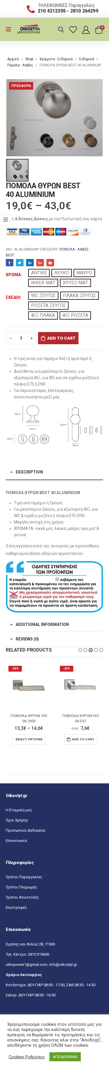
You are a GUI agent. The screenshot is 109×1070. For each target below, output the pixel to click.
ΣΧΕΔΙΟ (13, 297)
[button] (80, 650)
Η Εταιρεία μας (19, 810)
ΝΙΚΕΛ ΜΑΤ (43, 282)
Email (50, 263)
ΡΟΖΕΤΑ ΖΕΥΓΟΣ (48, 305)
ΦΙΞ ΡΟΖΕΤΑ (75, 315)
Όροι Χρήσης (17, 820)
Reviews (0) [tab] (27, 639)
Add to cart (61, 338)
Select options (28, 739)
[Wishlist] (74, 29)
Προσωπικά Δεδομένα (25, 830)
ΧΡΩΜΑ (13, 274)
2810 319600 (38, 954)
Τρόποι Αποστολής (22, 897)
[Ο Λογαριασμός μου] (86, 29)
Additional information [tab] (42, 624)
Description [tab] (29, 472)
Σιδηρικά (86, 59)
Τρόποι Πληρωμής (21, 887)
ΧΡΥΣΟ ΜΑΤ (75, 282)
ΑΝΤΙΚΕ (39, 273)
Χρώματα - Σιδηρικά (56, 59)
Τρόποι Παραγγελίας (24, 877)
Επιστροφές (16, 907)
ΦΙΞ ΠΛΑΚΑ (43, 315)
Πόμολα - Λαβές (20, 65)
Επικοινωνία (16, 840)
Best (10, 255)
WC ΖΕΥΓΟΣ (43, 295)
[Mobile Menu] (10, 29)
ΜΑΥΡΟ (84, 273)
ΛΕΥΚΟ (61, 273)
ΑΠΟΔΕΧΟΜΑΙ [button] (65, 1057)
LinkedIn (30, 263)
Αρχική (13, 59)
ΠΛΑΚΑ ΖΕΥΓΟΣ (79, 295)
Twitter (20, 263)
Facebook (9, 263)
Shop (29, 59)
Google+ (40, 263)
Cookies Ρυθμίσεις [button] (27, 1057)
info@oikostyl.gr (63, 964)
